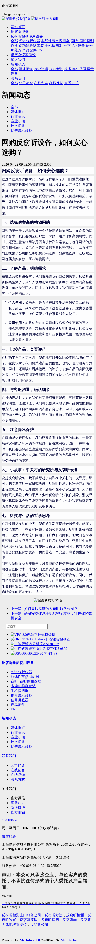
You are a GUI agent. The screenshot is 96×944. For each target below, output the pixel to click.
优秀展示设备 (21, 130)
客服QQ (17, 803)
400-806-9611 (12, 820)
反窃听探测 (50, 920)
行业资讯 (18, 116)
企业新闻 (18, 121)
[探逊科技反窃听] (48, 18)
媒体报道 (18, 112)
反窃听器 (70, 920)
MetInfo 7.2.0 (30, 940)
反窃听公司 (39, 924)
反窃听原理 (29, 920)
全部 (14, 41)
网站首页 (18, 27)
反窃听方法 (54, 915)
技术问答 (18, 126)
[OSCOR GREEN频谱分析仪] (34, 653)
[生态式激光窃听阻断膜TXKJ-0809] (39, 649)
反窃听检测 (75, 915)
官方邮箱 (18, 812)
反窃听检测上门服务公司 (21, 915)
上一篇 (44, 609)
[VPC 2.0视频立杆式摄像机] (33, 634)
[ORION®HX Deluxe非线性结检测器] (40, 639)
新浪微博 (18, 807)
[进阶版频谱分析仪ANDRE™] (35, 644)
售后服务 (9, 836)
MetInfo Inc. (69, 940)
